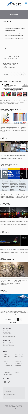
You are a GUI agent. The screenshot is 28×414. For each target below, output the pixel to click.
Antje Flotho (6, 358)
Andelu (5, 354)
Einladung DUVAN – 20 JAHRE (10, 58)
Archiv (7, 389)
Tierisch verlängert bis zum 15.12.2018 (7, 258)
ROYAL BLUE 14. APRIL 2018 (3, 290)
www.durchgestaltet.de (17, 406)
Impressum (8, 391)
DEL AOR (6, 361)
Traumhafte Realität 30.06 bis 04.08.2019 (5, 203)
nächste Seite (13, 322)
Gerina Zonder (7, 370)
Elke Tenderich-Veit (8, 365)
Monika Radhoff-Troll (19, 356)
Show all (22, 74)
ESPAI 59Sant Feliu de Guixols (5, 137)
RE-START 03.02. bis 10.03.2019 (5, 232)
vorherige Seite (8, 319)
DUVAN (5, 363)
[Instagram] (15, 408)
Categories (6, 74)
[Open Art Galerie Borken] (14, 4)
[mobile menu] (26, 3)
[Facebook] (13, 408)
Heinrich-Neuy (7, 372)
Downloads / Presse (10, 397)
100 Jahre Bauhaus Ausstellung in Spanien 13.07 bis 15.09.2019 (9, 164)
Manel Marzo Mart (19, 354)
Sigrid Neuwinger (18, 370)
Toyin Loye (17, 372)
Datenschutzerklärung (10, 394)
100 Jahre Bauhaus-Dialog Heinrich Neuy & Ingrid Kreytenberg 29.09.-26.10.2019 (11, 109)
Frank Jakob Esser (8, 367)
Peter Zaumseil (18, 361)
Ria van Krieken (18, 365)
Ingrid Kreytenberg (8, 374)
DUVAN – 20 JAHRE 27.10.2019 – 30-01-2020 (10, 81)
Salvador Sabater (18, 367)
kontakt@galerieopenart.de (9, 336)
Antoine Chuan (7, 356)
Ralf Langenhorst (18, 363)
